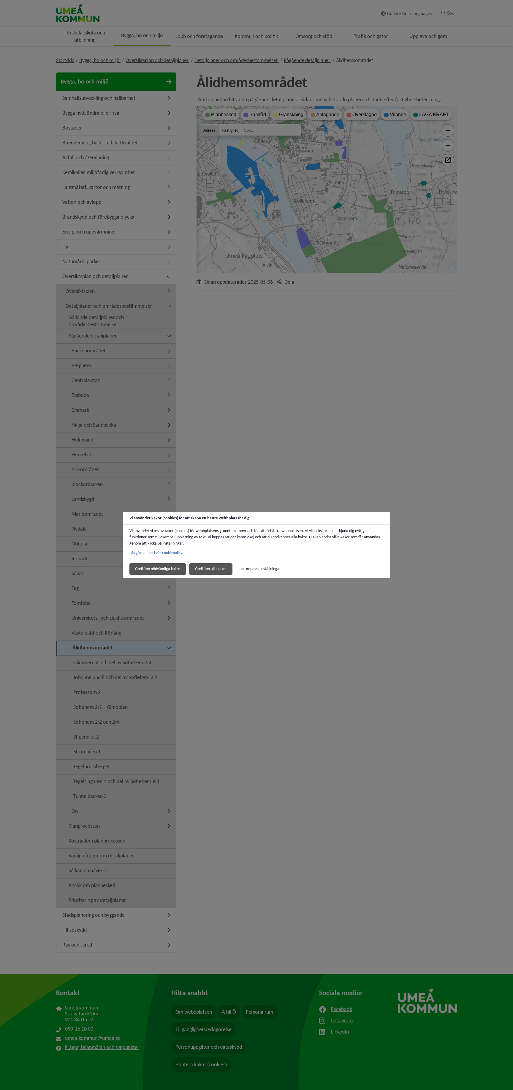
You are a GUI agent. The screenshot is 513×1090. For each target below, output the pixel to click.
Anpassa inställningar (263, 568)
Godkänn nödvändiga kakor (157, 568)
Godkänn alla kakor (211, 568)
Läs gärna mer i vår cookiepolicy (155, 552)
